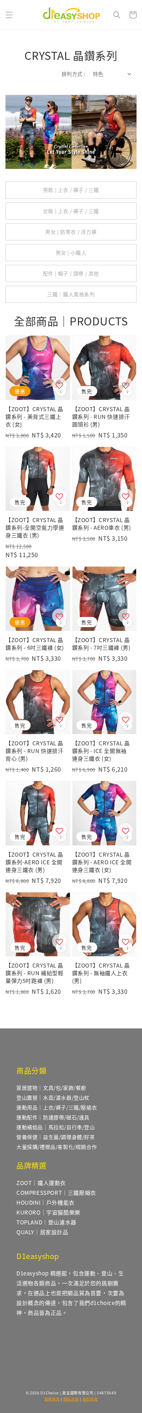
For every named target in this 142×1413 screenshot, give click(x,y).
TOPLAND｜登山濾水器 (46, 1222)
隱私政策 (71, 1399)
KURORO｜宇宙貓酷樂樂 (48, 1212)
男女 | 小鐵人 (71, 252)
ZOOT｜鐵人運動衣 (41, 1182)
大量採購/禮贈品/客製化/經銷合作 (56, 1146)
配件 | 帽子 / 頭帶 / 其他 (71, 273)
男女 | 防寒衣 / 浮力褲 (70, 231)
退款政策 (90, 1399)
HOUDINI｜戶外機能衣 (45, 1202)
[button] (9, 15)
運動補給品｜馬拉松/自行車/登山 (55, 1127)
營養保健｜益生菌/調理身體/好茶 (55, 1136)
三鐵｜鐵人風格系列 (71, 294)
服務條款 (52, 1399)
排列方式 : (73, 73)
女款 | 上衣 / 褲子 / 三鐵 (71, 211)
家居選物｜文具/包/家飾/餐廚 (51, 1087)
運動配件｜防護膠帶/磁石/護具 (53, 1117)
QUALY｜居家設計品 (42, 1232)
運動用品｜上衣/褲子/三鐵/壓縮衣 (56, 1107)
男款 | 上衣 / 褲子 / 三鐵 (71, 189)
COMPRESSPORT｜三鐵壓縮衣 (56, 1192)
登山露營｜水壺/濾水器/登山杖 (53, 1097)
